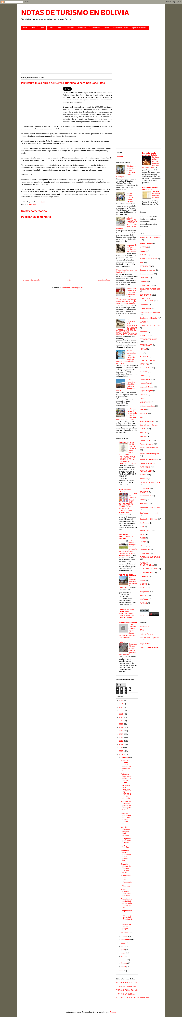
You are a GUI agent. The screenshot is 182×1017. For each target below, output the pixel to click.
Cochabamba (82, 28)
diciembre (125, 757)
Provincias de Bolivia (128, 622)
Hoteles (122, 642)
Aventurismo (144, 626)
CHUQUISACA (145, 285)
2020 (121, 717)
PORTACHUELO (146, 471)
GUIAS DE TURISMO (148, 360)
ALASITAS (144, 247)
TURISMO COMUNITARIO (150, 557)
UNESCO (143, 584)
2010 (121, 751)
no (141, 417)
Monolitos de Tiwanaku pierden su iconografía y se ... (126, 805)
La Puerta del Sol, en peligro (126, 926)
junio (123, 950)
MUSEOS (143, 414)
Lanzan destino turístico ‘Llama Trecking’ (130, 197)
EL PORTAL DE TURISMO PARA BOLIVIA (132, 998)
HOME (25, 28)
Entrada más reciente (31, 280)
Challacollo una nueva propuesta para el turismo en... (126, 818)
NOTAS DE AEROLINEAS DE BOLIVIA (126, 536)
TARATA (143, 542)
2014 (121, 737)
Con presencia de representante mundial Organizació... (126, 916)
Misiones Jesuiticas (147, 406)
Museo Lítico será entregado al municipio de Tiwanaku (126, 881)
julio (123, 946)
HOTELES (144, 364)
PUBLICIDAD (145, 488)
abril (123, 956)
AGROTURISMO (146, 243)
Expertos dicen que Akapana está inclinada (125, 831)
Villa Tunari (144, 599)
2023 (121, 707)
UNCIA (142, 580)
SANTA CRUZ (145, 530)
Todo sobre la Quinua (125, 490)
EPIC (142, 630)
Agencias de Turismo (139, 28)
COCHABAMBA (146, 295)
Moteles (143, 410)
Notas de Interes (146, 421)
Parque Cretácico (146, 444)
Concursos (144, 305)
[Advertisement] (91, 50)
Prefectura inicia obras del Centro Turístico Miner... (126, 778)
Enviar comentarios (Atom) (72, 288)
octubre (124, 936)
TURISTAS (144, 576)
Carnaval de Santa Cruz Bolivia (126, 610)
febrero (124, 963)
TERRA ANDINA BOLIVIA (126, 986)
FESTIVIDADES (146, 345)
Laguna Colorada (146, 387)
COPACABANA (145, 308)
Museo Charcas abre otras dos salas (125, 892)
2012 (121, 744)
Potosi (42, 28)
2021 (121, 714)
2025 (121, 700)
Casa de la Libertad (147, 270)
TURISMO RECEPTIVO (149, 569)
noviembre (125, 933)
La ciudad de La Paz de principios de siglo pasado (132, 248)
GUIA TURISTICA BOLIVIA (126, 983)
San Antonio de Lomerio (149, 513)
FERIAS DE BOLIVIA (127, 575)
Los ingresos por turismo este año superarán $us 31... (126, 843)
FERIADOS (144, 335)
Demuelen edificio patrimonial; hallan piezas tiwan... (126, 855)
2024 (121, 704)
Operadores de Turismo (149, 425)
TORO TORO (145, 553)
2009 (121, 754)
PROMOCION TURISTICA (150, 482)
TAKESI (143, 538)
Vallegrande (144, 592)
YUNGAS (143, 603)
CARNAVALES (145, 266)
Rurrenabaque (145, 496)
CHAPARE (144, 281)
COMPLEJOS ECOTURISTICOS (147, 300)
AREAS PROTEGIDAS (148, 259)
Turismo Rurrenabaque (149, 647)
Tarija (59, 28)
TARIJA (142, 546)
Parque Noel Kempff (148, 463)
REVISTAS (144, 492)
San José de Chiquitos (148, 519)
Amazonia (143, 251)
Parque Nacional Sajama (149, 454)
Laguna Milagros (146, 391)
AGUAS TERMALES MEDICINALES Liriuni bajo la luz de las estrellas (126, 223)
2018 (121, 724)
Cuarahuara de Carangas (150, 312)
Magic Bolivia (145, 643)
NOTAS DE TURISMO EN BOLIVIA (75, 13)
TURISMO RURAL (147, 573)
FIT (141, 353)
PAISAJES (144, 433)
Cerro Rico (144, 278)
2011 (121, 748)
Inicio (69, 280)
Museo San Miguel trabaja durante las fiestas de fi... (126, 765)
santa (142, 527)
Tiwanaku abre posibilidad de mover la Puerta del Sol (126, 903)
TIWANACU (144, 549)
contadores (144, 615)
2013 (121, 741)
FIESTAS (143, 349)
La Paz (106, 28)
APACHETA (144, 255)
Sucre (142, 534)
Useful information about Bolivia (150, 188)
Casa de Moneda (146, 274)
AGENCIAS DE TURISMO (150, 238)
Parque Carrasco (146, 440)
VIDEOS (143, 595)
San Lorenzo (145, 523)
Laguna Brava (145, 383)
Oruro (51, 28)
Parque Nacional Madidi (149, 448)
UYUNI (142, 588)
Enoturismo (144, 332)
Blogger (113, 1012)
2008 (121, 971)
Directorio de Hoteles (120, 28)
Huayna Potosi (145, 368)
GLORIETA (144, 356)
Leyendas (143, 394)
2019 (121, 721)
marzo (124, 960)
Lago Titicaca (145, 379)
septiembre (125, 940)
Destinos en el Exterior (148, 318)
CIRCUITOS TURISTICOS (150, 289)
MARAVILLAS (145, 402)
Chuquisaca (69, 28)
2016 (121, 731)
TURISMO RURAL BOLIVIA (127, 990)
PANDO (143, 436)
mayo (123, 953)
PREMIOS (144, 478)
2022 (121, 711)
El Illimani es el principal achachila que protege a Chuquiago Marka (127, 385)
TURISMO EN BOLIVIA (125, 994)
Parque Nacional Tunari (149, 459)
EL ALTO (143, 322)
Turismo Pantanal (146, 634)
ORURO (32, 205)
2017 (121, 727)
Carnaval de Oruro (126, 442)
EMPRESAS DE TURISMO (150, 326)
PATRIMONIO (145, 467)
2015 (121, 734)
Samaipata (144, 503)
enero (123, 966)
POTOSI (143, 475)
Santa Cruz (96, 28)
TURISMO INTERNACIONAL (147, 564)
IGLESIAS (143, 372)
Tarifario (119, 156)
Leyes (142, 398)
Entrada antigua (104, 280)
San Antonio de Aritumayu (150, 507)
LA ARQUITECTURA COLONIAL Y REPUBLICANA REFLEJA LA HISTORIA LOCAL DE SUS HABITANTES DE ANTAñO (127, 327)
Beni (33, 28)
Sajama (143, 500)
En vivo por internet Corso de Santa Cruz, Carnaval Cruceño (126, 616)
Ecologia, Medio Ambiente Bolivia (149, 154)
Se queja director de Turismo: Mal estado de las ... (126, 868)
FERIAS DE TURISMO (148, 339)
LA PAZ (142, 375)
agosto (124, 943)
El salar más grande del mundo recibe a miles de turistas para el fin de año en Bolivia (126, 414)
